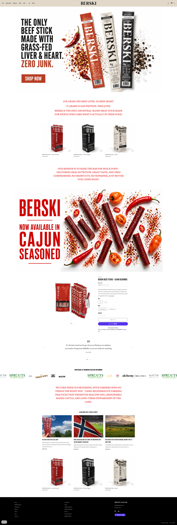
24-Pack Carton (112, 309)
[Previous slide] (51, 297)
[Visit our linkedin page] (118, 511)
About (24, 3)
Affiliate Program (68, 507)
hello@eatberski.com (119, 505)
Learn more (111, 295)
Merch (20, 3)
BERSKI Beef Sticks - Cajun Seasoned (112, 279)
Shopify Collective (68, 509)
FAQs (66, 504)
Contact (33, 3)
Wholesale (15, 3)
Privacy (66, 511)
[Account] (168, 3)
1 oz (100, 302)
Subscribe (168, 519)
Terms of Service (68, 513)
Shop (3, 3)
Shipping (99, 284)
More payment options (113, 327)
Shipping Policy (68, 516)
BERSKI (99, 277)
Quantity (100, 313)
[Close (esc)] (173, 511)
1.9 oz (106, 302)
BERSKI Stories (8, 3)
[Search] (174, 3)
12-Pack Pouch (102, 309)
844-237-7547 (118, 507)
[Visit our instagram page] (115, 511)
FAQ (29, 3)
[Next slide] (92, 297)
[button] (72, 323)
